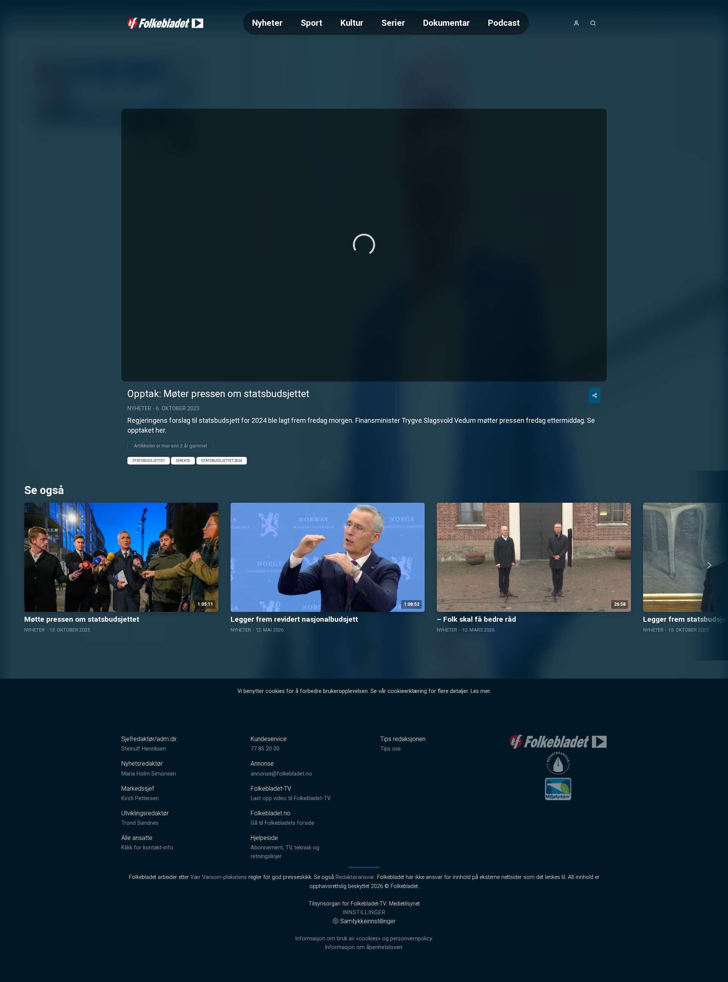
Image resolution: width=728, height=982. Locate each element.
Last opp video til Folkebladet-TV (291, 798)
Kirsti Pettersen (140, 798)
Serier (393, 23)
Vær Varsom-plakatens (218, 877)
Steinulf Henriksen (143, 749)
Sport (311, 23)
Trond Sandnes (139, 823)
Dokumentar (446, 23)
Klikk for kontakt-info (147, 847)
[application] (364, 245)
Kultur (351, 23)
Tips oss (390, 749)
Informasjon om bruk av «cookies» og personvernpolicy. (364, 938)
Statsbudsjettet (148, 460)
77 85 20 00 (265, 749)
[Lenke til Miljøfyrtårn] (558, 788)
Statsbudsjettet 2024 (221, 460)
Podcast (504, 23)
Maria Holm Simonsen (148, 774)
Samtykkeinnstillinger (367, 921)
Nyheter (267, 23)
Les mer (480, 691)
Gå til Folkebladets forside (282, 823)
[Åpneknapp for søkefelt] (593, 23)
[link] (165, 23)
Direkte (183, 460)
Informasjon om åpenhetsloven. (364, 947)
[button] (364, 244)
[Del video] (594, 395)
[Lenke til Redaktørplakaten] (558, 763)
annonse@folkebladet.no (281, 774)
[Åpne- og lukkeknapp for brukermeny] (576, 23)
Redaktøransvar (355, 877)
